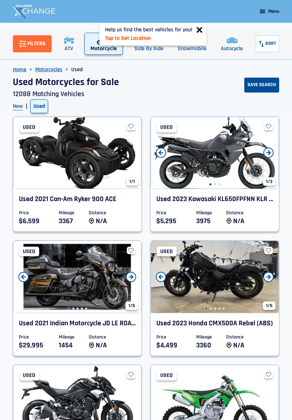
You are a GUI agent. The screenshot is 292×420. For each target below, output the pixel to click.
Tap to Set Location (128, 38)
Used (39, 106)
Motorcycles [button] (48, 69)
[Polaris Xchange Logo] (34, 11)
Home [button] (19, 69)
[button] (210, 184)
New (18, 106)
